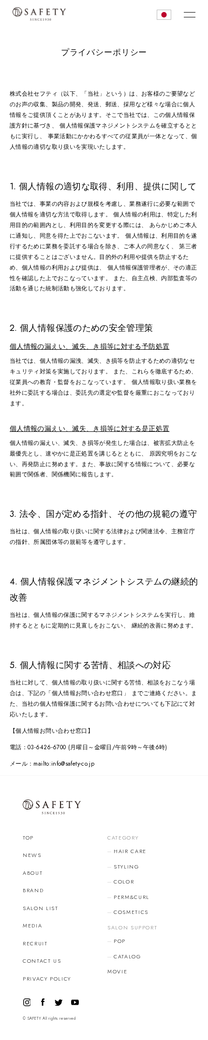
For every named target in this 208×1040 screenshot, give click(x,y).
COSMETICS (131, 912)
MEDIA (32, 925)
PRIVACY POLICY (47, 979)
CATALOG (127, 956)
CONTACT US (42, 961)
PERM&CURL (131, 897)
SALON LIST (41, 908)
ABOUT (33, 873)
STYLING (126, 866)
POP (120, 941)
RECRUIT (35, 943)
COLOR (124, 881)
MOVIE (117, 971)
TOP (28, 837)
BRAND (33, 890)
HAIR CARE (130, 851)
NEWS (32, 855)
